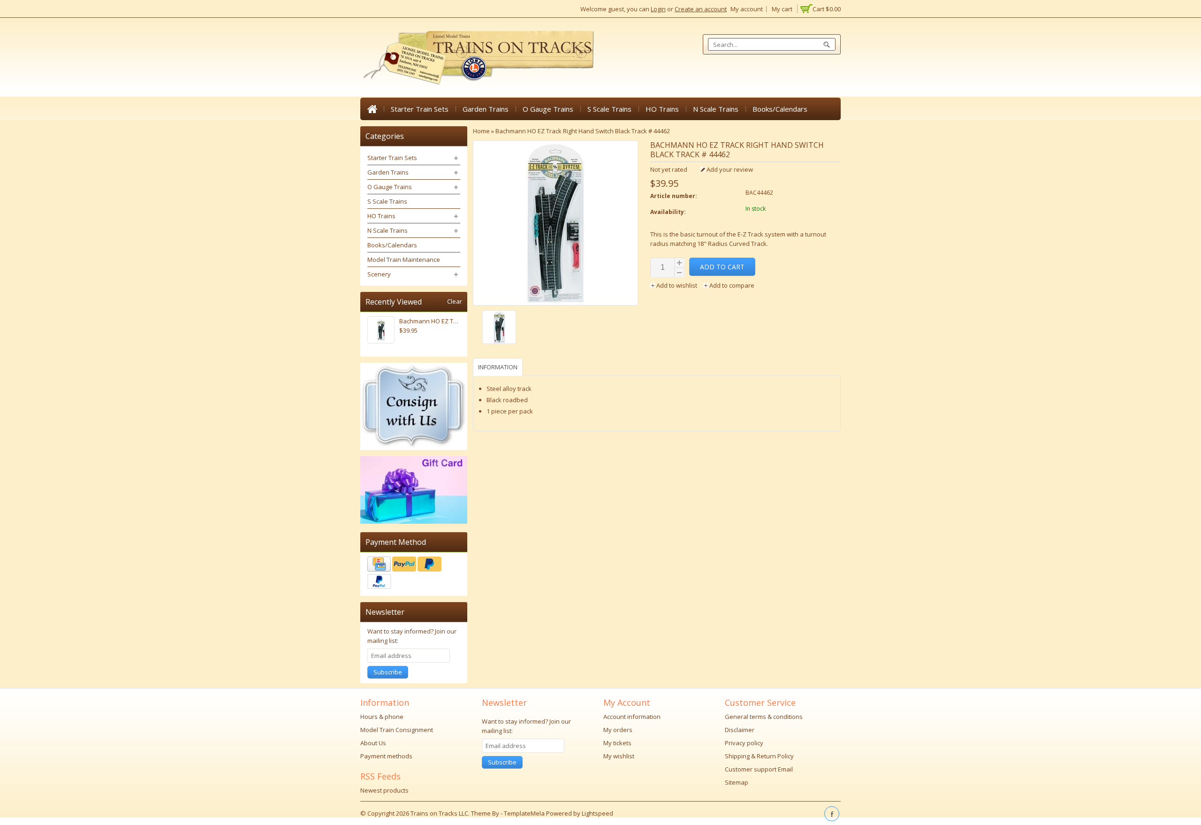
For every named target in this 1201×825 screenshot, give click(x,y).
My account (746, 9)
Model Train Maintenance (403, 259)
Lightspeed (597, 813)
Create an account (701, 9)
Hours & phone (381, 716)
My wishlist (618, 756)
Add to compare (731, 285)
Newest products (384, 790)
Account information (632, 716)
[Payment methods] (413, 574)
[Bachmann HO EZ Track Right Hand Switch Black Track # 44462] (555, 328)
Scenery (379, 274)
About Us (373, 743)
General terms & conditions (764, 716)
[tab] (499, 366)
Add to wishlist (677, 285)
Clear (454, 302)
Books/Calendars (780, 109)
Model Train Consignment (396, 730)
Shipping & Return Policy (759, 756)
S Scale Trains (609, 109)
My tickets (617, 743)
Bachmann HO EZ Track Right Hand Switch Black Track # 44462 (582, 131)
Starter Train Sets (419, 109)
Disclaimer (739, 730)
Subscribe (387, 672)
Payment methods (386, 756)
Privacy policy (744, 743)
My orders (617, 730)
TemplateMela (525, 813)
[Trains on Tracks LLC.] (477, 58)
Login (658, 9)
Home (372, 109)
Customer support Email (759, 769)
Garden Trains (486, 109)
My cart (782, 9)
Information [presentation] (497, 367)
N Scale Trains (715, 109)
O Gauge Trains (548, 109)
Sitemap (736, 782)
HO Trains (662, 109)
